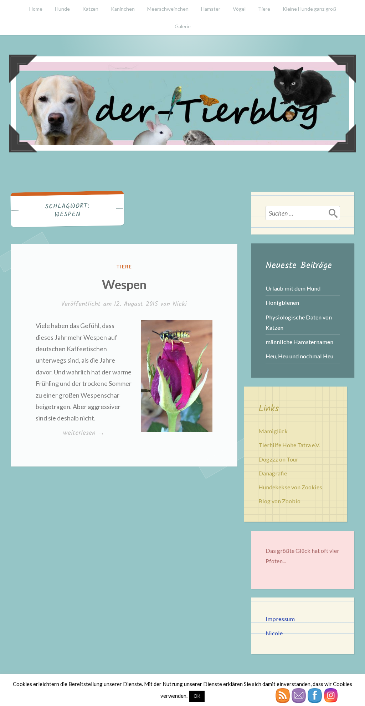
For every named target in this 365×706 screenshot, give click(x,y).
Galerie (183, 26)
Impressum (280, 618)
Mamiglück (273, 431)
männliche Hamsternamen (299, 341)
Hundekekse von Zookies (290, 487)
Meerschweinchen (168, 9)
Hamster (210, 9)
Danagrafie (272, 473)
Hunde (62, 9)
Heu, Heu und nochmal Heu (299, 356)
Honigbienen (282, 302)
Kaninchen (123, 9)
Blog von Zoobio (279, 501)
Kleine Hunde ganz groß (309, 9)
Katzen (90, 9)
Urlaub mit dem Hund (293, 288)
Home (35, 9)
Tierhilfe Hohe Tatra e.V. (289, 445)
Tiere (264, 9)
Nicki (180, 304)
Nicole (274, 633)
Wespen (124, 284)
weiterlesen (83, 433)
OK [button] (197, 696)
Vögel (239, 9)
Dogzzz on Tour (278, 459)
